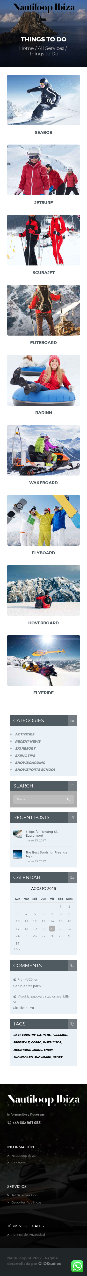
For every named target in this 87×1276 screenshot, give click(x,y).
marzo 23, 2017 (36, 840)
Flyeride (43, 692)
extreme (44, 1035)
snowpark (42, 1057)
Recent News (27, 741)
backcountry (24, 1035)
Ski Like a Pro (23, 1008)
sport (57, 1057)
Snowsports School (35, 769)
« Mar (17, 949)
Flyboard (43, 552)
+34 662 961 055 (27, 1123)
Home (26, 48)
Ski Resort (25, 748)
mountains (22, 1050)
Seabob (43, 132)
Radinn (43, 412)
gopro (36, 1042)
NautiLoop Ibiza (23, 1155)
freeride (59, 1035)
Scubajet (44, 272)
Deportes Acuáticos (26, 1202)
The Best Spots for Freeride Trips (46, 854)
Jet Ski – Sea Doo (24, 1195)
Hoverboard (43, 623)
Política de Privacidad (28, 1234)
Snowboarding (30, 762)
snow (48, 1050)
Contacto (18, 1163)
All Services (51, 48)
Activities (24, 734)
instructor (52, 1042)
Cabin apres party (27, 986)
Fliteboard (43, 342)
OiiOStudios (49, 1264)
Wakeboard (43, 482)
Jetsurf (43, 202)
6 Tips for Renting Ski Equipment (42, 833)
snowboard (23, 1057)
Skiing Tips (25, 756)
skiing (37, 1050)
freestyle (21, 1042)
